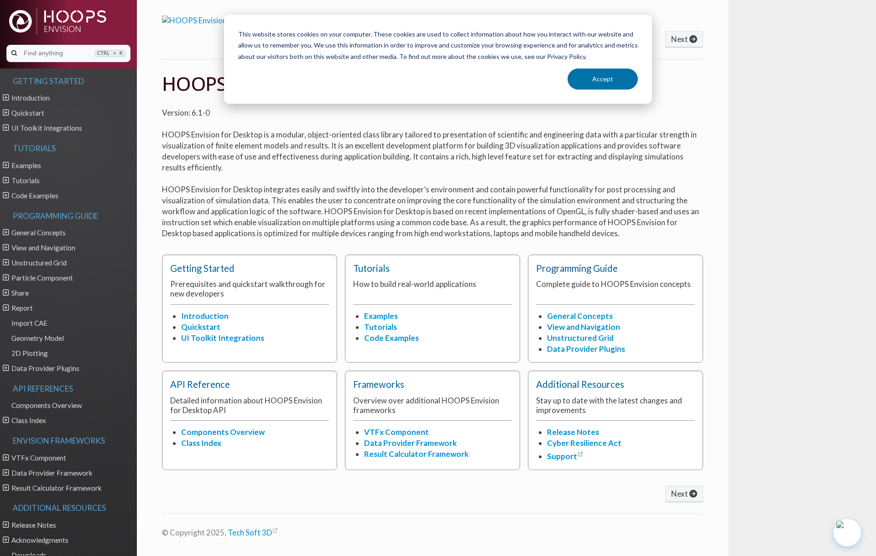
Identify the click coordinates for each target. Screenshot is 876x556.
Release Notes (33, 525)
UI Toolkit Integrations (46, 128)
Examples (26, 165)
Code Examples (34, 195)
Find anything (73, 53)
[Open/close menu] (6, 97)
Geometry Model (37, 338)
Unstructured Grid (39, 263)
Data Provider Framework (52, 473)
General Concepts (38, 232)
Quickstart (27, 113)
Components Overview (46, 405)
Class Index (28, 420)
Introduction (30, 98)
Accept (602, 79)
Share (20, 293)
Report (22, 308)
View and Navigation (43, 248)
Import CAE (29, 323)
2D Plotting (29, 353)
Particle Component (42, 278)
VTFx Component (38, 458)
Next (680, 39)
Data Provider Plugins (45, 368)
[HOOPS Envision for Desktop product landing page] (216, 19)
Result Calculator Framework (56, 488)
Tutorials (25, 180)
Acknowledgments (39, 540)
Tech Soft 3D (250, 532)
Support (562, 456)
